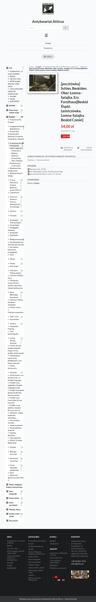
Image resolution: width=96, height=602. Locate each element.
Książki (12, 117)
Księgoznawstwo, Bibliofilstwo (16, 127)
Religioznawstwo (16, 239)
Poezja (12, 263)
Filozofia (13, 215)
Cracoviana (16, 166)
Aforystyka (14, 266)
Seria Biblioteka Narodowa (14, 294)
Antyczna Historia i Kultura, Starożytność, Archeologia (15, 202)
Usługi (12, 99)
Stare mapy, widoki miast (14, 111)
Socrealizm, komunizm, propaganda (13, 249)
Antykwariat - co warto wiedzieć (16, 542)
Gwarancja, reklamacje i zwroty (58, 554)
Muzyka (13, 447)
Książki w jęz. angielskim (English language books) (15, 385)
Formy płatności (56, 558)
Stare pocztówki (13, 504)
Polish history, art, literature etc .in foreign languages (16, 377)
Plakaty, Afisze (14, 509)
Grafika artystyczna (35, 546)
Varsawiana (14, 319)
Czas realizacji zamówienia (55, 561)
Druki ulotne (14, 498)
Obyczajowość (15, 438)
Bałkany (15, 153)
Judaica (13, 323)
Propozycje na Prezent (37, 541)
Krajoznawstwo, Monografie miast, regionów (16, 145)
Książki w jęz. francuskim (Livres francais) (15, 400)
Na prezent (13, 521)
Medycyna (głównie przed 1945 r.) (16, 477)
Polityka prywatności (58, 568)
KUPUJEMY (14, 101)
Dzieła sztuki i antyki (14, 515)
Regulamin (54, 565)
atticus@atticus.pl (77, 564)
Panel (31, 67)
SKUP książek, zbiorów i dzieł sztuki (14, 83)
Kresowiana (16, 158)
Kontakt (13, 96)
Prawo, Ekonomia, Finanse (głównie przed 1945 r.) (15, 185)
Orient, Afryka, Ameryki (13, 340)
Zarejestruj (48, 48)
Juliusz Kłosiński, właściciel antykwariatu (15, 91)
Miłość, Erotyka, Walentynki (34, 579)
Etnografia (14, 233)
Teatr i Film (14, 316)
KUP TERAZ (66, 136)
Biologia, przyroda (13, 453)
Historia (13, 211)
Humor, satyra (15, 307)
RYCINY (12, 105)
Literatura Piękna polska (15, 271)
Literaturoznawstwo (15, 312)
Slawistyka (14, 235)
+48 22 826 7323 (78, 561)
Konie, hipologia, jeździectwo (14, 467)
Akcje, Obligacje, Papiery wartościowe (36, 553)
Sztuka (12, 259)
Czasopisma (14, 192)
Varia (12, 255)
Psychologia (14, 225)
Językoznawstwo (16, 425)
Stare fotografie (13, 492)
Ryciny (31, 543)
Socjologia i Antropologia (15, 221)
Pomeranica (16, 151)
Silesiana (15, 156)
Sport (12, 473)
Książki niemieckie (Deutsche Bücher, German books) (16, 392)
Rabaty (12, 76)
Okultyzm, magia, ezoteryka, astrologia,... (15, 415)
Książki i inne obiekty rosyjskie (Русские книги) (14, 407)
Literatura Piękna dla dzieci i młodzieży (15, 302)
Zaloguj (48, 43)
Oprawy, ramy (15, 79)
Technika (13, 372)
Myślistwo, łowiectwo (14, 459)
